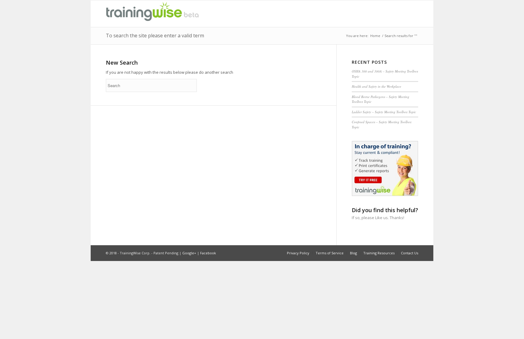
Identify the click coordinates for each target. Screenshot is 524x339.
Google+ (189, 253)
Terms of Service (330, 253)
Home (375, 35)
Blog (353, 253)
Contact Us (409, 253)
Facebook (208, 253)
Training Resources (379, 253)
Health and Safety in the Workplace (376, 86)
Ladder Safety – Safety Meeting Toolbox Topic (384, 112)
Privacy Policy (298, 253)
